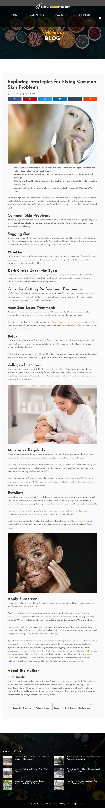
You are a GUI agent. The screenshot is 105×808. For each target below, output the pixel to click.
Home (14, 15)
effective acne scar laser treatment (67, 322)
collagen (29, 260)
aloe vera (79, 521)
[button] (100, 18)
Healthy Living (36, 15)
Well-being (61, 15)
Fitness (89, 21)
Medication (83, 15)
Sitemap (79, 804)
